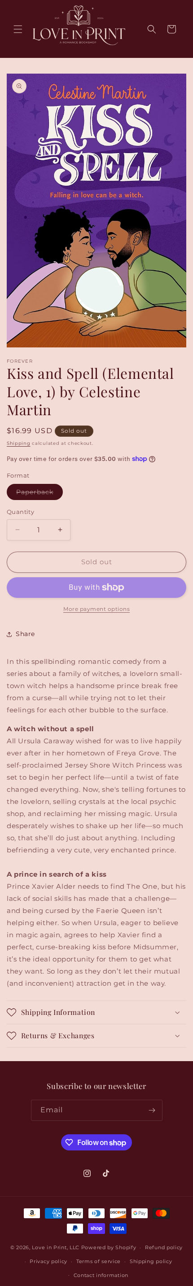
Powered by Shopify (108, 1247)
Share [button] (25, 634)
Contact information (101, 1275)
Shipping (19, 443)
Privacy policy (48, 1261)
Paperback (39, 493)
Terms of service (98, 1261)
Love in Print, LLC (55, 1247)
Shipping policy (151, 1261)
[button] (18, 29)
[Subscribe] (152, 1110)
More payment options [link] (96, 609)
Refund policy (164, 1247)
